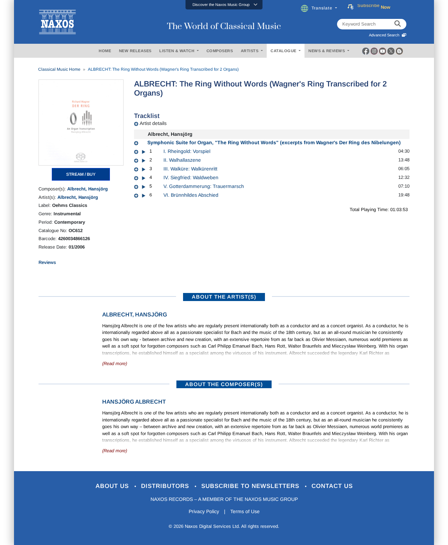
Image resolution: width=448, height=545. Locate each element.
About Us (113, 486)
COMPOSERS (219, 51)
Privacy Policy (204, 511)
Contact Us (332, 486)
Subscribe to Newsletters (251, 486)
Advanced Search (385, 35)
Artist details (153, 123)
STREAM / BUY (81, 174)
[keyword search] (397, 24)
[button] (224, 4)
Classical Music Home (59, 69)
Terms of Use (245, 511)
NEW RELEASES (135, 51)
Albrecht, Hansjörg (87, 188)
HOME (105, 51)
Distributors (166, 486)
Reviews (47, 262)
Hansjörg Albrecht (134, 402)
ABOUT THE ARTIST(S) (224, 297)
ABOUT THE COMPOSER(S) (224, 384)
